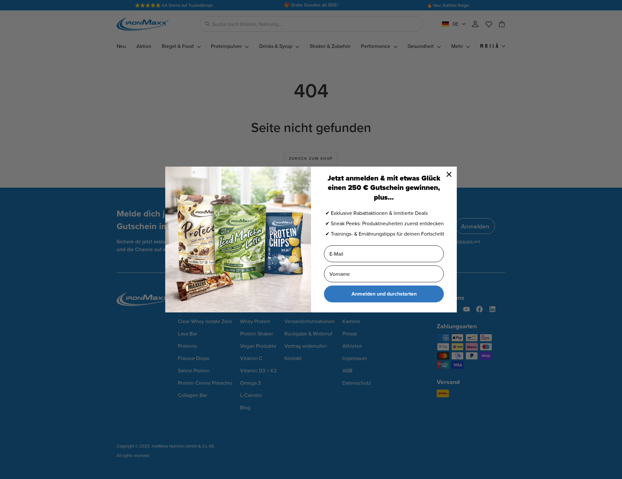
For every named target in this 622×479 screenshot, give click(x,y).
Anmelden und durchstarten (384, 294)
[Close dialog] (449, 174)
